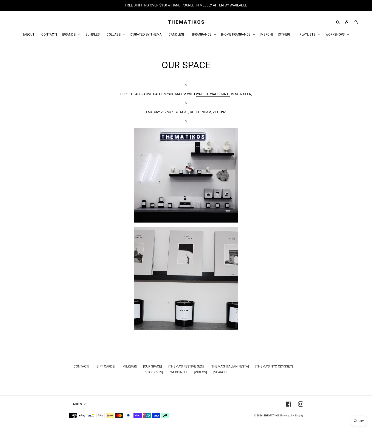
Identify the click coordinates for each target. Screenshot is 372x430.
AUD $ (77, 404)
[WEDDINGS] (178, 372)
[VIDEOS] (200, 372)
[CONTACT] (81, 366)
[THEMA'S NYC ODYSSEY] (274, 366)
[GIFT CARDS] (105, 366)
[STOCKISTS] (153, 372)
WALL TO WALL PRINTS (213, 94)
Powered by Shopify (291, 415)
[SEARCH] (220, 372)
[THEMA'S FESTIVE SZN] (186, 366)
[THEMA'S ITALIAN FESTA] (230, 366)
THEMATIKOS (271, 415)
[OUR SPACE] (152, 366)
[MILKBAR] (129, 366)
